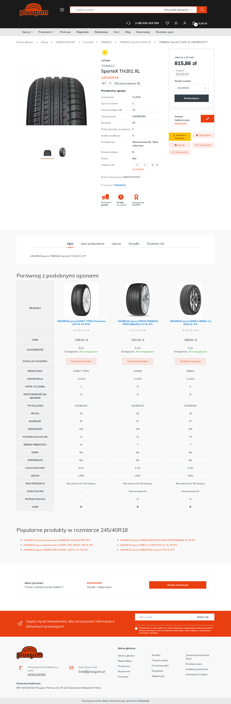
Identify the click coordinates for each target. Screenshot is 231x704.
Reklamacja (158, 676)
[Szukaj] (202, 9)
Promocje (65, 31)
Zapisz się (203, 616)
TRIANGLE (119, 185)
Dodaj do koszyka (81, 361)
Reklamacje (101, 31)
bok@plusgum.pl (91, 671)
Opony (26, 31)
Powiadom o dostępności (181, 136)
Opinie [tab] (116, 244)
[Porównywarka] (176, 23)
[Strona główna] (31, 10)
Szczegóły (138, 169)
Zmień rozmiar (183, 81)
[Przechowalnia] (167, 23)
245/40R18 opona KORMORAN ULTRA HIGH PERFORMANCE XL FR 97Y (158, 540)
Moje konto (124, 671)
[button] (180, 9)
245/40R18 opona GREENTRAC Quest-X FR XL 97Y (147, 549)
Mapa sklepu (125, 660)
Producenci (45, 31)
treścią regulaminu (175, 628)
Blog (128, 31)
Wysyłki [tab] (134, 244)
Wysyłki (181, 145)
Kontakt (156, 655)
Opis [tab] (70, 244)
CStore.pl (143, 700)
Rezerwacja (143, 31)
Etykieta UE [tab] (155, 244)
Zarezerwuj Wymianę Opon (197, 657)
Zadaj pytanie (205, 135)
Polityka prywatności (197, 669)
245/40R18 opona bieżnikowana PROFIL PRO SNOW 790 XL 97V (58, 545)
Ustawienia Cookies (196, 674)
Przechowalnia (205, 145)
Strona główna (126, 655)
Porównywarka (181, 152)
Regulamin (83, 31)
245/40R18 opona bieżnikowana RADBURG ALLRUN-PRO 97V (56, 540)
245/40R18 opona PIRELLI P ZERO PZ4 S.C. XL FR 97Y (148, 545)
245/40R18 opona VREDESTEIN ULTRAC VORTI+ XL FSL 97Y (55, 549)
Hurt (116, 31)
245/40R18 (110, 77)
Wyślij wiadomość (177, 584)
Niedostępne (191, 98)
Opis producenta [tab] (92, 244)
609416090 (181, 123)
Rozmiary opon (165, 31)
